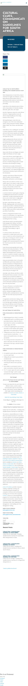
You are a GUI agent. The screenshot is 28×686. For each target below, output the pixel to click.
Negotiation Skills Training (7, 619)
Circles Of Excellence (7, 487)
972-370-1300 (6, 654)
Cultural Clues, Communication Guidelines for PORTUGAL (11, 556)
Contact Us (7, 659)
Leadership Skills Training (7, 630)
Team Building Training (7, 632)
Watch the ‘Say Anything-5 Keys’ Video (13, 397)
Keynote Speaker (7, 467)
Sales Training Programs (7, 617)
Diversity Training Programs (8, 625)
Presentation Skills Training (8, 611)
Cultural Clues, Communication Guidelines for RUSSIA (11, 544)
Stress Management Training (8, 627)
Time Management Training (8, 637)
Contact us (5, 495)
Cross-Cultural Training (7, 609)
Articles (10, 44)
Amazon (11, 392)
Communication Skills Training (8, 606)
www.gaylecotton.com (9, 510)
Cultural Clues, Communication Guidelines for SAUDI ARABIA (11, 532)
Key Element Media (18, 670)
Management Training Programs (9, 635)
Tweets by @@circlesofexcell (9, 568)
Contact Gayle (14, 467)
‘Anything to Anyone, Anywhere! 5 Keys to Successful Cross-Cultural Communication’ (12, 458)
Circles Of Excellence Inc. (8, 465)
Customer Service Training (7, 614)
